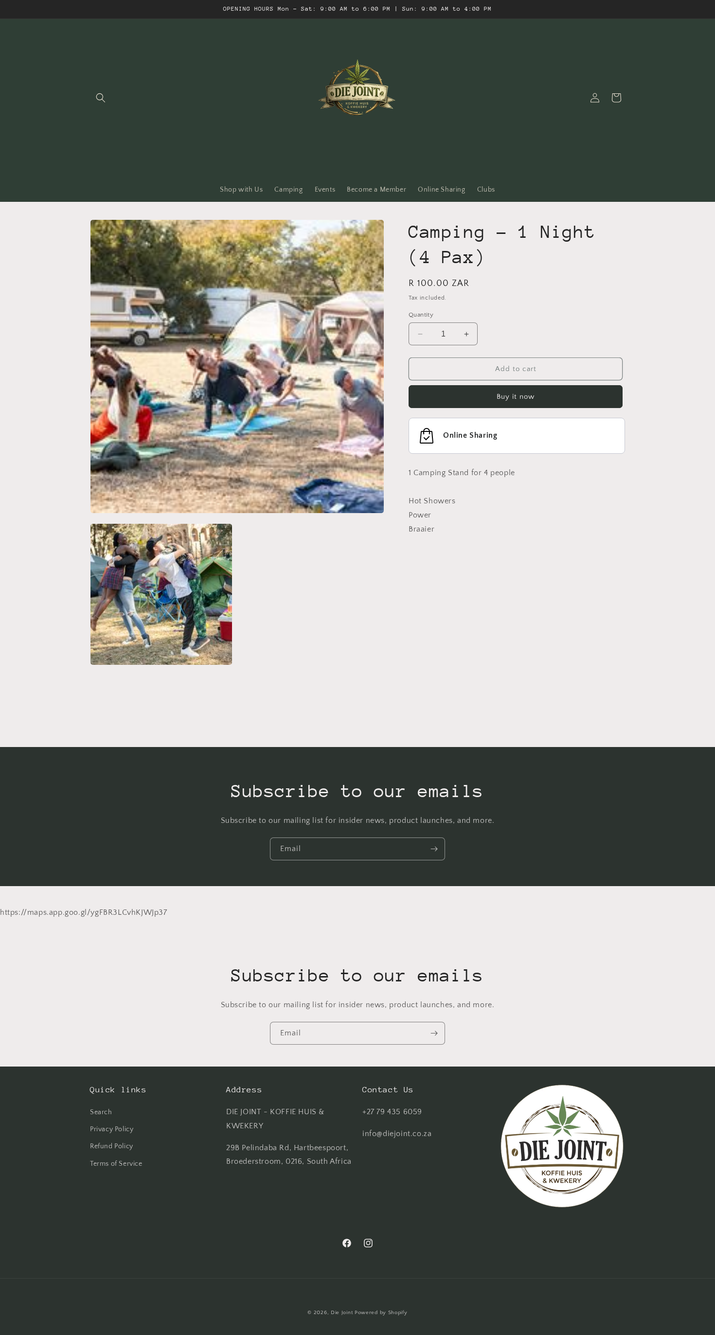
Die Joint (342, 1313)
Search (101, 1112)
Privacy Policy (111, 1129)
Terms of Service (116, 1164)
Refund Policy (111, 1146)
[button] (100, 97)
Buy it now (516, 397)
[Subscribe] (434, 848)
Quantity (421, 314)
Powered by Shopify (381, 1313)
